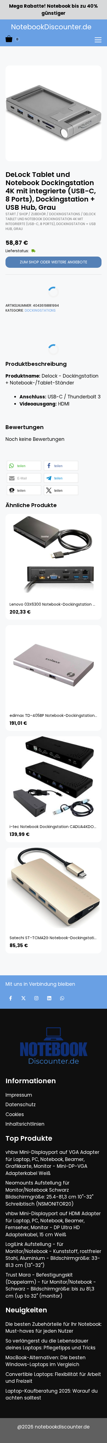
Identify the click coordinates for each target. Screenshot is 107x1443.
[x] (23, 998)
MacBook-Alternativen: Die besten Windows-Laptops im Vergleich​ (45, 1361)
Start (10, 214)
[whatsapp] (62, 998)
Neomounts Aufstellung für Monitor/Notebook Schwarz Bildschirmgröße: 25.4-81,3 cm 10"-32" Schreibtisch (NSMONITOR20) (49, 1193)
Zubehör (38, 214)
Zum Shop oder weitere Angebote (53, 262)
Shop (23, 214)
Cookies (14, 1114)
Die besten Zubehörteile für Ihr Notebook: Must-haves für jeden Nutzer (53, 1328)
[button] (24, 465)
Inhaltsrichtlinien (24, 1124)
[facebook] (10, 998)
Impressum (18, 1095)
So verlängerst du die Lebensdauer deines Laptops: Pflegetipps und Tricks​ (50, 1344)
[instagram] (36, 998)
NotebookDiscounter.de (51, 27)
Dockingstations (64, 214)
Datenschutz (20, 1104)
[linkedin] (49, 998)
